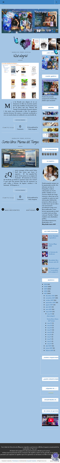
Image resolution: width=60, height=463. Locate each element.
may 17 (49, 337)
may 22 (49, 332)
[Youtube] (53, 392)
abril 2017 (48, 346)
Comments (20, 127)
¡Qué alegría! (20, 56)
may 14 (49, 341)
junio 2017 (49, 309)
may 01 (49, 343)
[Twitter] (50, 392)
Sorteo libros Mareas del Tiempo (20, 142)
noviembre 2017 (50, 298)
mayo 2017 (49, 311)
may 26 (49, 327)
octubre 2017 (49, 300)
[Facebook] (49, 392)
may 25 (49, 330)
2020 (45, 286)
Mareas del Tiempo (18, 138)
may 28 (49, 325)
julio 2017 (48, 307)
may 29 (49, 323)
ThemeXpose (15, 461)
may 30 (49, 314)
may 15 (49, 339)
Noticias (28, 52)
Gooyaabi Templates (31, 461)
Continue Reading (20, 120)
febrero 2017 (49, 350)
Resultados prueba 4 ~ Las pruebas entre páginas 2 (54, 270)
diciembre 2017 (50, 295)
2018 (45, 291)
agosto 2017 (49, 305)
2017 (45, 293)
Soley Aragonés (32, 129)
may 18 (49, 334)
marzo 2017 (49, 348)
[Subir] (55, 458)
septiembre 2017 (50, 302)
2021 (45, 284)
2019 (45, 289)
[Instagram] (51, 392)
